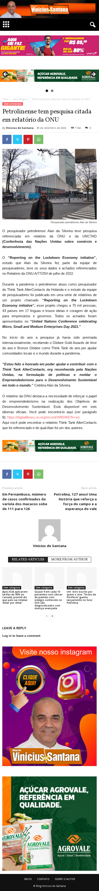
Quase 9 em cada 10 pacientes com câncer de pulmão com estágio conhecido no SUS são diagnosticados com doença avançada (49, 600)
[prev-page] (46, 616)
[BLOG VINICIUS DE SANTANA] (49, 9)
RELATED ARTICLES (28, 559)
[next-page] (52, 616)
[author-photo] (49, 530)
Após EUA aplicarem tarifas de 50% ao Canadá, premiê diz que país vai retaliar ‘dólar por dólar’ (15, 597)
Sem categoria (20, 99)
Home (5, 99)
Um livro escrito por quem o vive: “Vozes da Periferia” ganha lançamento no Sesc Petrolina (81, 597)
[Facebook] (7, 139)
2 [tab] (52, 90)
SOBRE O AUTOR (65, 879)
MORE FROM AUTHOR (69, 559)
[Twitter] (17, 139)
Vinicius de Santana (20, 128)
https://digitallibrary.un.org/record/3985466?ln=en (43, 417)
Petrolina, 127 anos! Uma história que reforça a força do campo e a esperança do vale (75, 501)
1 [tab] (47, 90)
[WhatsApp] (38, 139)
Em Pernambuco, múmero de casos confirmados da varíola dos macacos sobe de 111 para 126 (24, 501)
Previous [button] (5, 74)
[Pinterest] (28, 139)
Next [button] (93, 74)
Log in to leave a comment (21, 635)
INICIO (28, 879)
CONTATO (43, 879)
